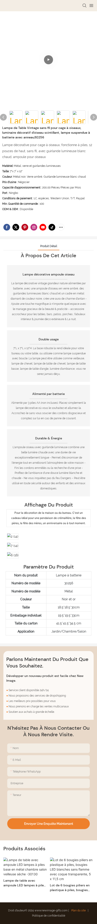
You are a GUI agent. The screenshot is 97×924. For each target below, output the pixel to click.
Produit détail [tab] (48, 246)
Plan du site (78, 910)
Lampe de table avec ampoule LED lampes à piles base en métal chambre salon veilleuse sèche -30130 (24, 883)
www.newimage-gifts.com (51, 910)
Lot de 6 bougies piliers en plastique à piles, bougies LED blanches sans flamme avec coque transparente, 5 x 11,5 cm (70, 887)
